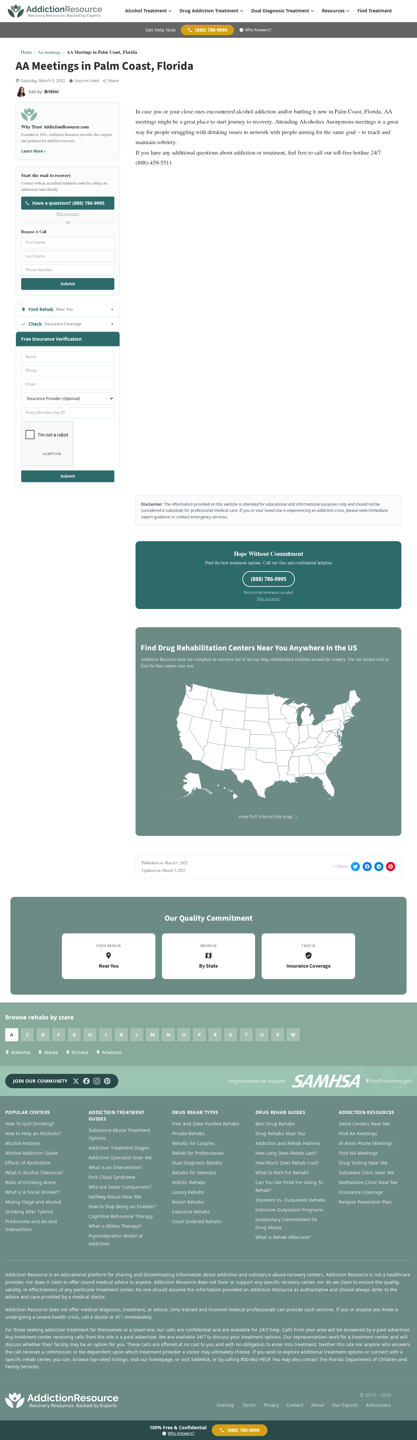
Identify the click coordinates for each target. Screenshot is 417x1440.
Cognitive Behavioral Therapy (121, 1216)
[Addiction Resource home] (62, 1400)
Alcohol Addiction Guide (31, 1153)
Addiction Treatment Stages (119, 1148)
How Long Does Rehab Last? (285, 1153)
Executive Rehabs (191, 1212)
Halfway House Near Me (115, 1197)
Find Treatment (374, 10)
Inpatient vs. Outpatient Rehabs (290, 1200)
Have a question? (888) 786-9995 (68, 203)
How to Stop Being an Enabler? (122, 1206)
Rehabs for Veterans (194, 1172)
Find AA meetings (358, 1133)
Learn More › (33, 151)
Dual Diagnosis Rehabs (197, 1163)
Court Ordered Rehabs (197, 1221)
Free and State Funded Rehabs (205, 1124)
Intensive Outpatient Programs (289, 1210)
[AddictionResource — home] (55, 11)
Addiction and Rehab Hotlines (288, 1143)
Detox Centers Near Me (364, 1124)
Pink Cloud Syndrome (112, 1177)
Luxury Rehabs (188, 1192)
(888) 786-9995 (211, 30)
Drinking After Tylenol (29, 1212)
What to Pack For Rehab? (282, 1172)
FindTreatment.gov (391, 1081)
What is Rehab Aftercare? (282, 1237)
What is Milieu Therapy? (115, 1226)
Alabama (20, 1052)
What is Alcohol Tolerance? (34, 1172)
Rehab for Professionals (198, 1153)
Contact (295, 1405)
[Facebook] (86, 1081)
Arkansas (112, 1052)
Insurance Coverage (361, 1192)
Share (113, 80)
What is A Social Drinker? (32, 1192)
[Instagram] (96, 1081)
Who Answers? (258, 30)
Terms (249, 1405)
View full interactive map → (268, 816)
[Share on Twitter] (355, 866)
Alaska (51, 1052)
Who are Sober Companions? (120, 1187)
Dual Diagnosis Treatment (280, 10)
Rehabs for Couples (193, 1143)
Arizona (80, 1052)
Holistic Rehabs (189, 1182)
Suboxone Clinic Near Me (366, 1172)
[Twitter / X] (76, 1081)
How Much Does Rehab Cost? (287, 1163)
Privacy (271, 1405)
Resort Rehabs (188, 1202)
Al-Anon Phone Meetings (366, 1143)
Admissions (378, 1405)
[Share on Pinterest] (390, 866)
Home (26, 52)
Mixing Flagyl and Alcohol (33, 1202)
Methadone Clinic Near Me (368, 1182)
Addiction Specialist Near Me (120, 1157)
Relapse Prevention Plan (365, 1202)
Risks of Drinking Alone (30, 1182)
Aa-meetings (49, 52)
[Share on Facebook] (367, 866)
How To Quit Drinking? (29, 1124)
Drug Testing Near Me (363, 1163)
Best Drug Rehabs (275, 1124)
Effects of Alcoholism (27, 1163)
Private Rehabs (188, 1133)
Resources (333, 10)
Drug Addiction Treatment (209, 10)
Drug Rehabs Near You (280, 1133)
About (317, 1405)
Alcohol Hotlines (22, 1143)
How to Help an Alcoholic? (33, 1133)
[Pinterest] (107, 1081)
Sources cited (86, 80)
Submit (68, 284)
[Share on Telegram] (378, 866)
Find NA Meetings (358, 1153)
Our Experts (345, 1405)
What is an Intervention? (115, 1167)
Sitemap (226, 1405)
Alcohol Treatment (146, 10)
